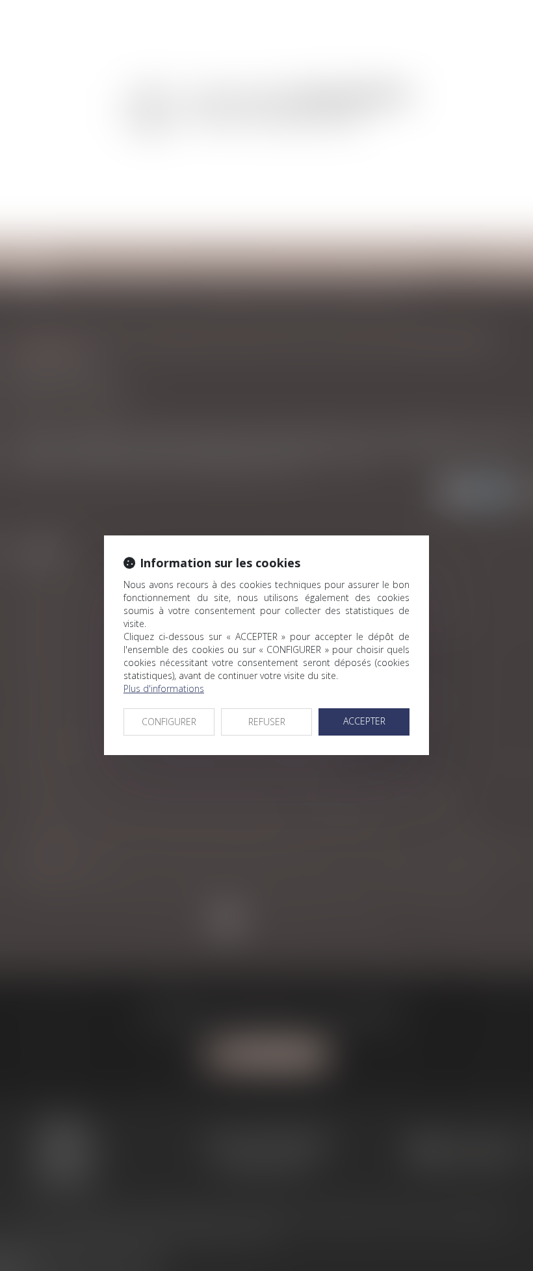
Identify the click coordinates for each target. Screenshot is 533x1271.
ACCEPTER (364, 721)
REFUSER (266, 721)
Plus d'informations (164, 688)
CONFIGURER (169, 721)
